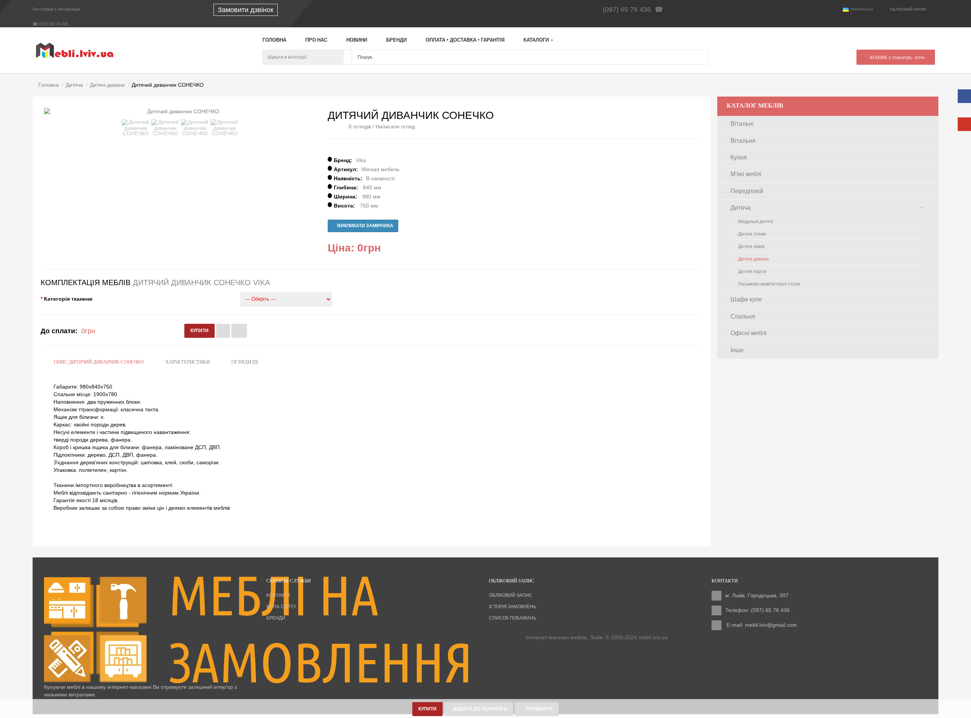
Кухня (739, 157)
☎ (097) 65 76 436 (50, 24)
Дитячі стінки (752, 234)
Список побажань (512, 618)
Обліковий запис (511, 595)
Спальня (743, 316)
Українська (861, 9)
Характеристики (187, 362)
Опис (99, 362)
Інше (737, 350)
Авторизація (68, 9)
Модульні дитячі (755, 221)
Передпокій (747, 191)
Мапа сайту (281, 606)
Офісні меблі (749, 333)
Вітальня (743, 140)
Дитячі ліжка (751, 246)
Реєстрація (43, 9)
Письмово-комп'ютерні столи (769, 284)
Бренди (275, 618)
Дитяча (741, 207)
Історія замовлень (512, 606)
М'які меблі (746, 174)
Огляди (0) (244, 362)
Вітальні (742, 123)
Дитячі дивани (753, 259)
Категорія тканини (68, 299)
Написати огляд (395, 126)
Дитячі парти (752, 271)
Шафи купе (746, 299)
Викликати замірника (364, 225)
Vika (361, 160)
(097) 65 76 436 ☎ (635, 9)
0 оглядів (360, 126)
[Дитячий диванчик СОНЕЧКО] (136, 127)
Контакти (278, 595)
